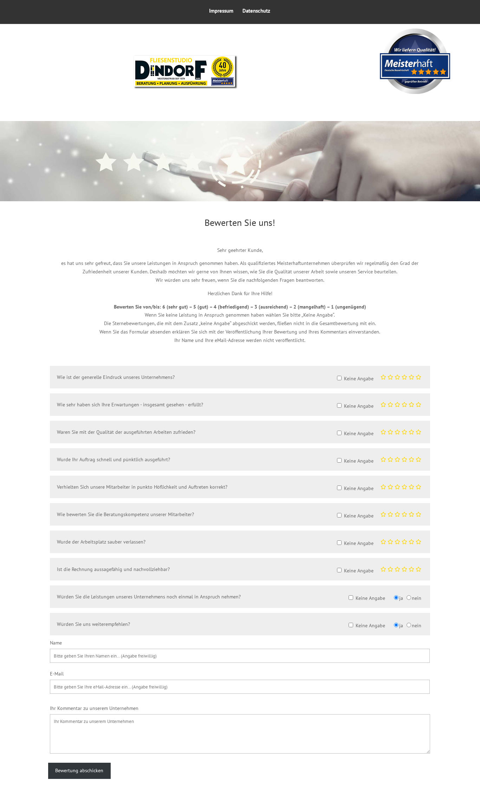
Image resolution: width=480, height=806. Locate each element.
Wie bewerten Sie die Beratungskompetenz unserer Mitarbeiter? (125, 514)
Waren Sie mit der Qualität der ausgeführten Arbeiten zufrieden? (126, 432)
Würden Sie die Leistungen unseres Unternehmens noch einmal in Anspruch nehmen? (149, 596)
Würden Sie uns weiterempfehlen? (93, 624)
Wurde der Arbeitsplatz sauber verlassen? (101, 541)
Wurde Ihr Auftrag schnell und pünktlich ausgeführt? (113, 459)
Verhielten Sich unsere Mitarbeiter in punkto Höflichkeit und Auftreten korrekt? (142, 486)
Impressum (221, 11)
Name (56, 643)
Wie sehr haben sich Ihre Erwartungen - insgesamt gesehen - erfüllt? (130, 404)
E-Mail (57, 674)
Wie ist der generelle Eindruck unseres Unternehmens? (116, 377)
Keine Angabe (359, 378)
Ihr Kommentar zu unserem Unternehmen (94, 708)
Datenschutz (256, 11)
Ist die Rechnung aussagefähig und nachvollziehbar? (113, 569)
